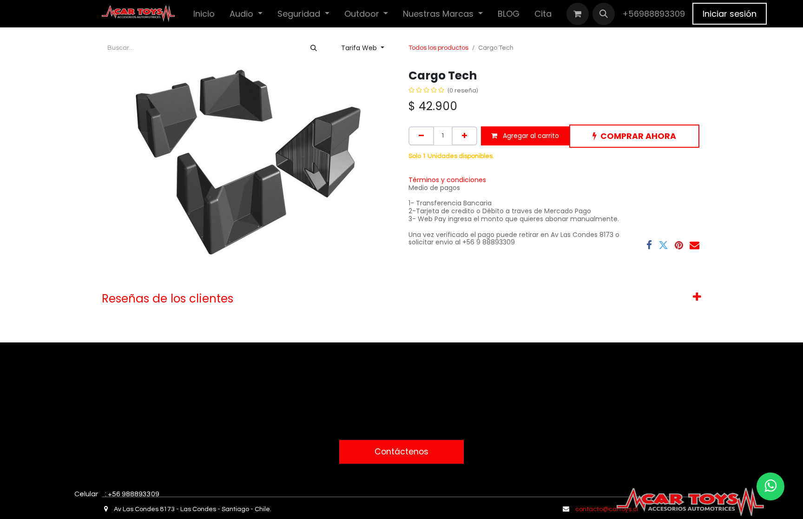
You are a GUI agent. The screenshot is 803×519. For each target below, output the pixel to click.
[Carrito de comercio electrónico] (577, 14)
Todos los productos (438, 48)
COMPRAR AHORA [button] (638, 136)
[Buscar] (313, 48)
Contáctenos (401, 451)
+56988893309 (653, 14)
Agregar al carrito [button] (530, 135)
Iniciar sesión (730, 14)
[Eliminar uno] (421, 135)
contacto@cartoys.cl (606, 509)
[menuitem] (204, 13)
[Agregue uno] (464, 135)
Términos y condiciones (447, 179)
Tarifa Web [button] (360, 48)
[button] (603, 14)
